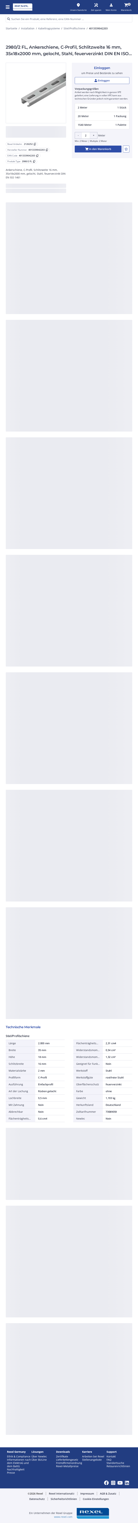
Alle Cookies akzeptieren (103, 162)
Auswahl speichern (32, 162)
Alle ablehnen (74, 162)
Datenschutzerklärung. (35, 95)
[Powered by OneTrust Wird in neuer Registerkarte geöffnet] (107, 173)
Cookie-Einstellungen (36, 148)
